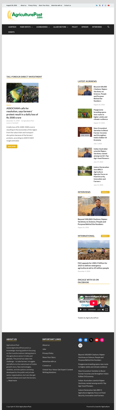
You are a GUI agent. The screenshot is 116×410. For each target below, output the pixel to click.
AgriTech (12, 27)
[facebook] (103, 5)
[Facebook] (80, 340)
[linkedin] (96, 5)
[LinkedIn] (86, 340)
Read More (11, 146)
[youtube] (108, 5)
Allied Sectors (59, 27)
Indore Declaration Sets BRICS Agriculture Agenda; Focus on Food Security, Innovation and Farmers (101, 174)
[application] (94, 303)
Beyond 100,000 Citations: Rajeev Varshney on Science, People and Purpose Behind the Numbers (100, 94)
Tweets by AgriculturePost (88, 318)
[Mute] (103, 309)
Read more (12, 380)
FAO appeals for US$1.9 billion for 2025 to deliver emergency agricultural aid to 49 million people (93, 265)
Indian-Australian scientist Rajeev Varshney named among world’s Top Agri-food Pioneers (101, 153)
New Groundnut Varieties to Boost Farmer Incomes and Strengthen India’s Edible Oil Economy (101, 134)
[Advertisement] (58, 55)
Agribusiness (42, 27)
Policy (75, 27)
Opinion (84, 27)
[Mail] (80, 345)
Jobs (44, 349)
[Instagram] (102, 340)
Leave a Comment (12, 123)
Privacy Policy (32, 5)
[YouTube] (97, 340)
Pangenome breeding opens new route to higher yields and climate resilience (101, 114)
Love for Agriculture (102, 407)
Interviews (97, 27)
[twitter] (99, 5)
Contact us (67, 5)
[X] (91, 340)
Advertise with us (56, 5)
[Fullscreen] (106, 309)
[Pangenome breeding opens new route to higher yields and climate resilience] (85, 110)
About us (23, 5)
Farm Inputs (25, 27)
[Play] (81, 309)
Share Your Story (44, 5)
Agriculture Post (28, 121)
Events (11, 32)
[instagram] (105, 5)
